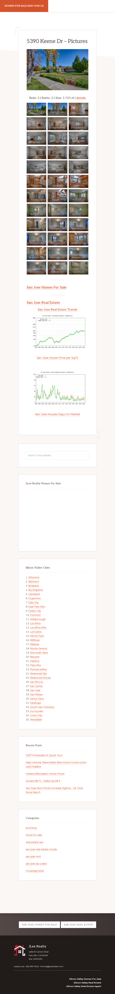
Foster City (34, 610)
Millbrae (35, 640)
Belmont (33, 581)
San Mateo (36, 694)
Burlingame (35, 590)
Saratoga (35, 702)
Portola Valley (38, 669)
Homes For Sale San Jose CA (24, 5)
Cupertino (34, 598)
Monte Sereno (38, 648)
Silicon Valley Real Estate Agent (83, 986)
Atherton (34, 577)
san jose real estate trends (41, 849)
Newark (35, 656)
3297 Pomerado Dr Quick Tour (44, 755)
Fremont (35, 615)
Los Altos (35, 623)
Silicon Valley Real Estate (87, 982)
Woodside (36, 719)
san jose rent (33, 856)
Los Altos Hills (38, 627)
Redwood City (38, 673)
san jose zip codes (36, 863)
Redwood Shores (40, 677)
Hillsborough (38, 619)
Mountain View (39, 652)
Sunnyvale (36, 711)
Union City (36, 715)
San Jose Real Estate (43, 302)
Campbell (34, 594)
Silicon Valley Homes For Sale (85, 979)
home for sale (34, 835)
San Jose (35, 690)
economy (31, 827)
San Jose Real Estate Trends (57, 309)
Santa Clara (37, 698)
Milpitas (34, 644)
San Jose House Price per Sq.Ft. (57, 357)
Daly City (33, 602)
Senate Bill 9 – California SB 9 (43, 781)
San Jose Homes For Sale (46, 287)
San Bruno (36, 682)
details (81, 98)
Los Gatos (35, 631)
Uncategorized (35, 870)
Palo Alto (35, 665)
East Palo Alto (36, 606)
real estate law (34, 842)
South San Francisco (42, 707)
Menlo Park (37, 636)
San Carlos (36, 686)
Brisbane (33, 585)
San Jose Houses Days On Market (57, 414)
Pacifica (34, 661)
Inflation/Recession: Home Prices (45, 773)
